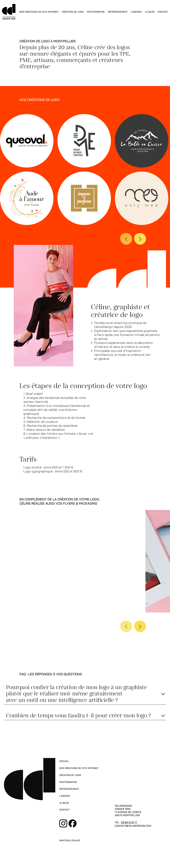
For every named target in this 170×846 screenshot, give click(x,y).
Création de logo (73, 12)
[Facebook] (73, 823)
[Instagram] (63, 823)
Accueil (64, 761)
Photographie (96, 12)
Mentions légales (69, 841)
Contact (163, 12)
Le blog (150, 12)
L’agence (136, 12)
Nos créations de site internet (39, 12)
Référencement (118, 12)
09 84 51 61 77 (129, 822)
